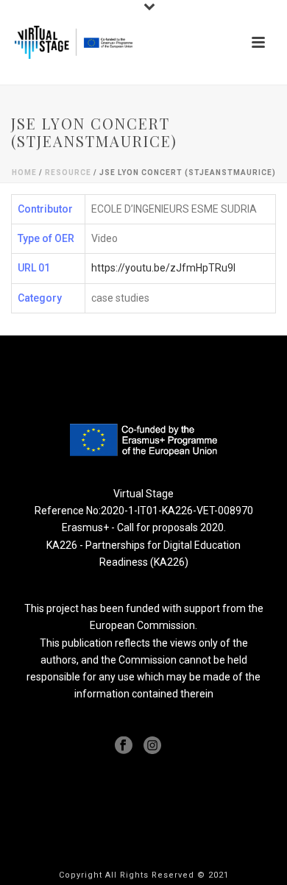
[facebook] (123, 746)
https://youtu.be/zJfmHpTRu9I (163, 268)
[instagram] (152, 746)
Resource (68, 172)
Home (24, 172)
